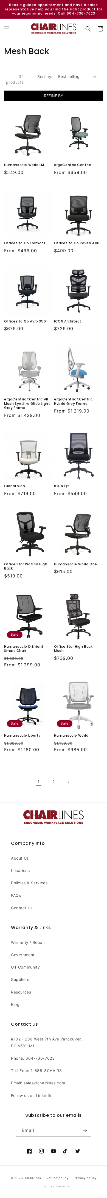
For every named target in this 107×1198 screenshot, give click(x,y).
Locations (20, 870)
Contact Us (22, 907)
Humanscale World (71, 735)
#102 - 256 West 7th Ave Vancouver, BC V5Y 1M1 (46, 1042)
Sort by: (44, 76)
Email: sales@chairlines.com (38, 1083)
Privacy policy (85, 1178)
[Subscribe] (85, 1130)
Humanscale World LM (24, 165)
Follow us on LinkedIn (32, 1095)
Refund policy (57, 1178)
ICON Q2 (61, 486)
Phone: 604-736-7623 (33, 1058)
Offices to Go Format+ (25, 243)
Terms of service (56, 1186)
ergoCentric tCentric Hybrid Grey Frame (73, 401)
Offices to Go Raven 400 (77, 243)
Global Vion (14, 486)
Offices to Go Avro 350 (25, 321)
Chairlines (33, 1178)
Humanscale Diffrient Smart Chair (24, 648)
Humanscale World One (75, 564)
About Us (20, 858)
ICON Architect (67, 321)
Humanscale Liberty (22, 735)
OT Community (25, 967)
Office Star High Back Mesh (73, 648)
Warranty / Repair (28, 942)
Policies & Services (29, 882)
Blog (15, 1004)
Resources (21, 992)
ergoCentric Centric (72, 165)
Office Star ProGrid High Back (25, 566)
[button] (7, 29)
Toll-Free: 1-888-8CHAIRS (36, 1070)
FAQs (16, 895)
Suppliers (20, 979)
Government (23, 954)
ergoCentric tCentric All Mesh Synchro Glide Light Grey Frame (27, 403)
